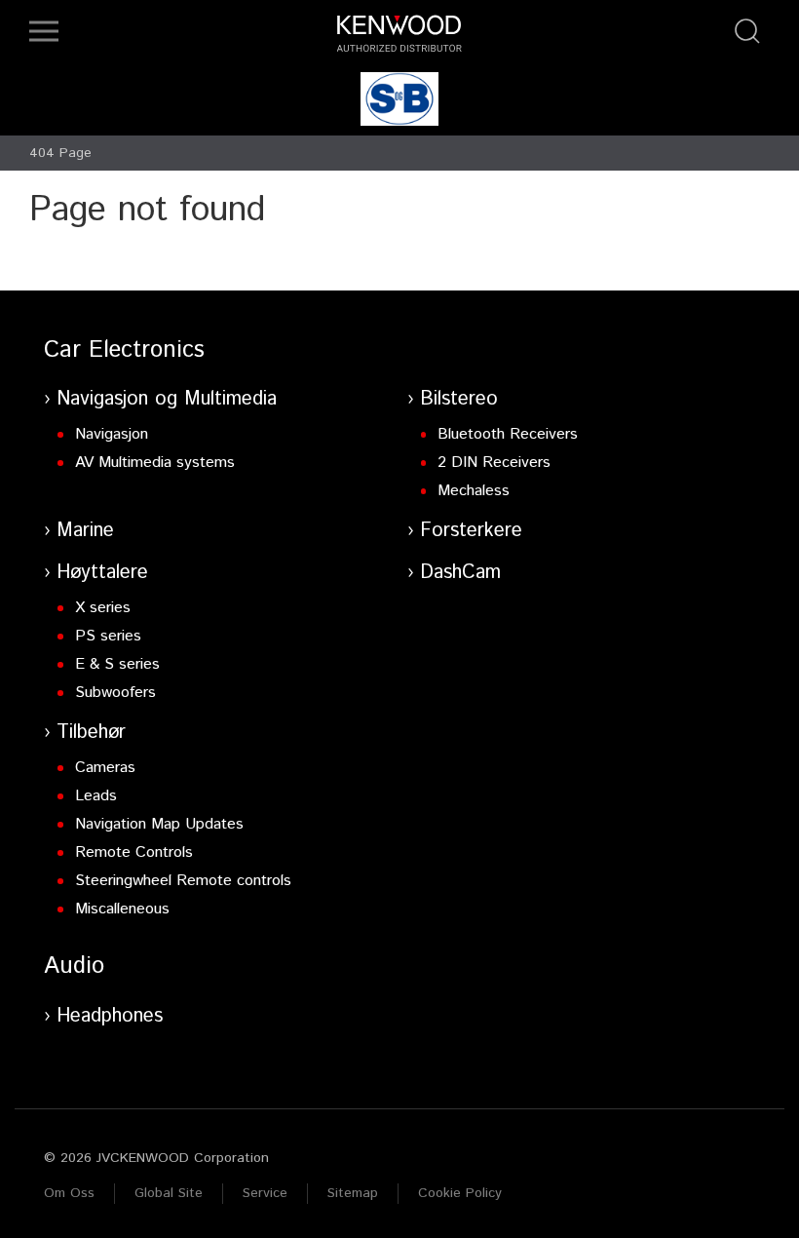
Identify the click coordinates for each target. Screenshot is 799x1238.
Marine (85, 531)
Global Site (168, 1193)
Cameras (105, 767)
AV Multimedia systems (155, 462)
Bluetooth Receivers (508, 434)
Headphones (110, 1016)
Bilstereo (459, 399)
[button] (43, 31)
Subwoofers (115, 692)
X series (103, 608)
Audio (74, 966)
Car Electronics (124, 350)
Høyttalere (102, 573)
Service (265, 1193)
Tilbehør (91, 732)
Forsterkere (471, 531)
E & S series (117, 664)
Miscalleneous (122, 909)
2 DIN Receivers (494, 462)
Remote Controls (134, 852)
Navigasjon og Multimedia (167, 399)
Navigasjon (111, 434)
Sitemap (352, 1193)
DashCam (460, 573)
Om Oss (69, 1193)
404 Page (60, 153)
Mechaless (474, 491)
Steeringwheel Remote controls (183, 881)
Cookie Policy (460, 1193)
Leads (96, 796)
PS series (108, 636)
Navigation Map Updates (159, 824)
